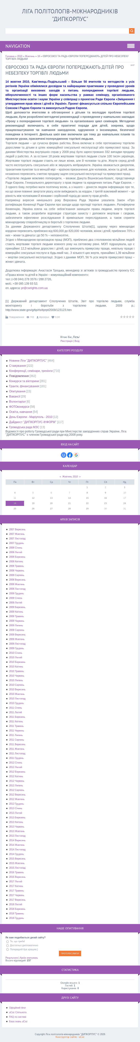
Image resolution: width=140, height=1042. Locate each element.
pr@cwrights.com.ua (34, 288)
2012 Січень (15, 762)
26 (33, 508)
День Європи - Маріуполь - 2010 (30, 416)
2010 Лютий (15, 657)
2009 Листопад (17, 643)
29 (87, 508)
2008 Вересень (17, 579)
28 (69, 508)
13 (51, 498)
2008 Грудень (16, 593)
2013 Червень (16, 826)
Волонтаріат (17, 401)
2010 (19, 56)
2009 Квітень (16, 611)
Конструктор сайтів (66, 1037)
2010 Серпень (16, 685)
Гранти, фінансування (24, 386)
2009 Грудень (16, 648)
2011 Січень (15, 707)
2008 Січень (15, 547)
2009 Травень (16, 616)
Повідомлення (16, 317)
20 (51, 503)
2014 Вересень (17, 840)
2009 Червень (16, 620)
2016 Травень (16, 872)
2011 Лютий (15, 712)
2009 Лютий (15, 602)
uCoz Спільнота (17, 1012)
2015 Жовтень (17, 863)
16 (105, 498)
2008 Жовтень (17, 584)
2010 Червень (16, 675)
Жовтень (30, 56)
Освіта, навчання (20, 411)
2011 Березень (17, 717)
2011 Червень (16, 730)
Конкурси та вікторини (24, 381)
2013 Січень (15, 808)
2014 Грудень (16, 854)
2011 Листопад (17, 753)
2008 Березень (17, 556)
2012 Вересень (17, 794)
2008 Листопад (17, 588)
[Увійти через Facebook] (70, 455)
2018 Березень (17, 909)
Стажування (17, 365)
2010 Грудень (16, 703)
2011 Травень (16, 726)
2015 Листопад (17, 867)
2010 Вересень (17, 689)
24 (124, 503)
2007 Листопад (17, 538)
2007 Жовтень (17, 534)
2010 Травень (16, 671)
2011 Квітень (16, 721)
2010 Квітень (16, 666)
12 (33, 498)
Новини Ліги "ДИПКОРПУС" (28, 360)
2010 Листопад (17, 698)
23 (105, 503)
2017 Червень (16, 895)
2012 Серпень (16, 790)
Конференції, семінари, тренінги (31, 370)
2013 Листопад (17, 835)
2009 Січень (15, 598)
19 (33, 503)
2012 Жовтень (17, 799)
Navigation (17, 46)
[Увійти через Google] (76, 455)
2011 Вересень (17, 744)
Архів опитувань (29, 957)
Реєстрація (67, 341)
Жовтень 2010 (70, 476)
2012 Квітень (16, 776)
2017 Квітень (16, 886)
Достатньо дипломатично (24, 945)
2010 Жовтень (17, 694)
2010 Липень (16, 680)
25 (15, 508)
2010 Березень (17, 662)
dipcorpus (44, 317)
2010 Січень (15, 653)
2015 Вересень (17, 858)
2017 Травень (16, 890)
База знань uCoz (18, 1021)
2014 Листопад (17, 849)
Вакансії (14, 396)
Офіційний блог (17, 1007)
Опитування (17, 391)
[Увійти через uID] (63, 455)
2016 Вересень (17, 877)
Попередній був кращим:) (24, 949)
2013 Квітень (16, 822)
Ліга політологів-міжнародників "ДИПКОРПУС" (70, 15)
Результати (11, 957)
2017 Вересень (17, 899)
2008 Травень (16, 566)
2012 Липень (16, 785)
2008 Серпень (16, 575)
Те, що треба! (17, 941)
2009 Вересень (17, 634)
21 (69, 503)
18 (38, 56)
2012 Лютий (15, 767)
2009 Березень (17, 607)
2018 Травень (16, 913)
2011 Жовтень (16, 749)
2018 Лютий (15, 904)
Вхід (77, 341)
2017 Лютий (15, 881)
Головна (9, 56)
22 (87, 503)
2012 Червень (16, 781)
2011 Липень (16, 735)
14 (69, 498)
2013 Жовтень (17, 831)
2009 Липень (16, 625)
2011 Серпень (16, 739)
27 (51, 508)
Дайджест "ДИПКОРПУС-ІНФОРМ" (32, 422)
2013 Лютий (15, 813)
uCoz (81, 1037)
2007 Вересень (17, 529)
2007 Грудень (16, 543)
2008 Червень (16, 570)
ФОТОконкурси (19, 406)
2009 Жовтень (17, 639)
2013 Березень (17, 817)
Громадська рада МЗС (24, 427)
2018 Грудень (16, 918)
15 (87, 498)
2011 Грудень (16, 758)
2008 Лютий (15, 552)
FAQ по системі (17, 1016)
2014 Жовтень (17, 845)
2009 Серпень (16, 630)
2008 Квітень (16, 561)
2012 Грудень (16, 803)
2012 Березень (17, 771)
